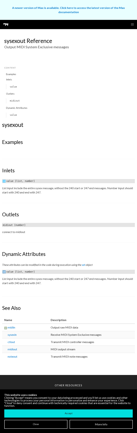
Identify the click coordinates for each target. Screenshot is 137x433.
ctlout (11, 342)
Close (36, 424)
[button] (132, 24)
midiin (11, 327)
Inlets (9, 79)
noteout (12, 356)
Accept (68, 413)
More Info (101, 424)
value (13, 86)
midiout (15, 100)
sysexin (12, 334)
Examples (11, 74)
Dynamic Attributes (16, 107)
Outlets (10, 93)
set (83, 264)
